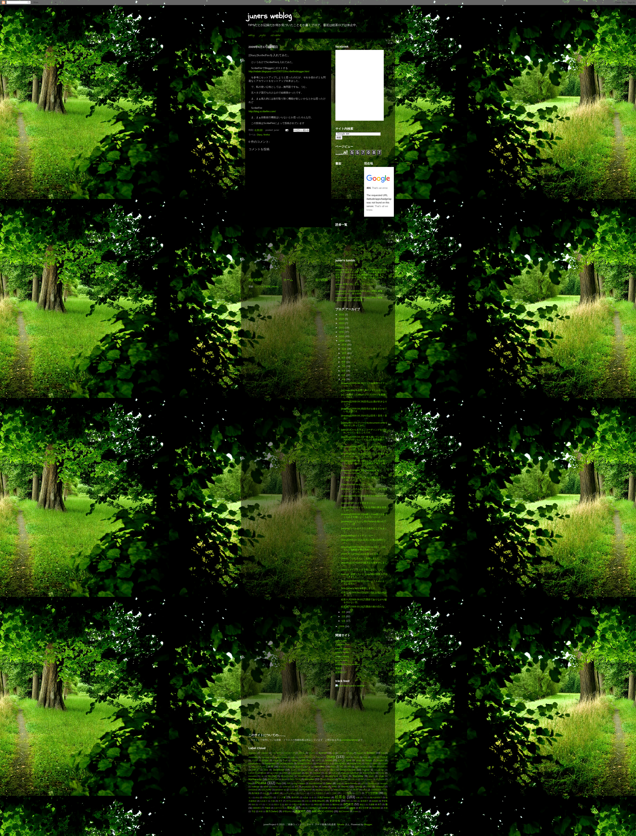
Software (255, 786)
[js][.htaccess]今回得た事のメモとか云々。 (363, 390)
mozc (371, 776)
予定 (253, 811)
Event (285, 760)
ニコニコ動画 (346, 793)
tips (316, 786)
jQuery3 (322, 770)
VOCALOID (266, 790)
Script (338, 783)
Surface (275, 787)
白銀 (303, 808)
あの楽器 (255, 793)
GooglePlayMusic (305, 763)
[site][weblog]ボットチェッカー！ (358, 535)
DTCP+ (255, 760)
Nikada (340, 824)
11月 (344, 349)
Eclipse (265, 760)
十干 (260, 804)
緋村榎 (325, 808)
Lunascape (296, 773)
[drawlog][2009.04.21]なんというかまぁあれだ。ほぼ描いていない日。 (364, 448)
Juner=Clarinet (347, 770)
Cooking (301, 757)
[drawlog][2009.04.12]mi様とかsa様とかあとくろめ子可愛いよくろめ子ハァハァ (364, 515)
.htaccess (252, 753)
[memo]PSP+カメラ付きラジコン (358, 503)
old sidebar (276, 35)
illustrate (299, 767)
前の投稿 (321, 279)
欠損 (273, 801)
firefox (267, 134)
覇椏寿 (291, 807)
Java (266, 770)
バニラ (358, 793)
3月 (344, 612)
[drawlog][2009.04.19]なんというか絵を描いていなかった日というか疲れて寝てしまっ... (364, 463)
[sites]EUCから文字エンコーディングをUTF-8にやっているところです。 (364, 431)
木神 (386, 808)
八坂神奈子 (313, 808)
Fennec (295, 760)
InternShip (319, 766)
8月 (344, 362)
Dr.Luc (356, 757)
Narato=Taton (273, 779)
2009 (342, 341)
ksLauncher (379, 770)
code (293, 757)
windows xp (280, 790)
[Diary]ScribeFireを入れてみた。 (358, 484)
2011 (342, 332)
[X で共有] (301, 130)
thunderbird (306, 787)
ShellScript (372, 783)
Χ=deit (355, 811)
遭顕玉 (362, 804)
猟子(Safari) (272, 811)
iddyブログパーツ (259, 767)
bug (383, 753)
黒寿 (348, 801)
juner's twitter (342, 652)
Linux (284, 773)
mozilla (381, 776)
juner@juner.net (349, 740)
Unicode (358, 786)
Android (322, 753)
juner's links (341, 660)
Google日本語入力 (323, 764)
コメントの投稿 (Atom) (266, 286)
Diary (259, 134)
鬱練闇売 (300, 811)
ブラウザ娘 (371, 792)
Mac (307, 773)
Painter (370, 779)
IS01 (341, 767)
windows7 (294, 790)
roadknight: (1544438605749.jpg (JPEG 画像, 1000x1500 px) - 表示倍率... (359, 299)
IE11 (280, 767)
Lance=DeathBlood (257, 773)
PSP (288, 783)
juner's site (341, 640)
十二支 (268, 804)
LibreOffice (274, 773)
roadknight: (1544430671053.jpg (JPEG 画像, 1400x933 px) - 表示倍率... (359, 292)
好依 (307, 801)
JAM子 (255, 770)
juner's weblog (356, 685)
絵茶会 (340, 797)
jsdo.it (332, 770)
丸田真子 (263, 801)
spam (265, 786)
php (250, 783)
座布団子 (364, 801)
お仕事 (266, 793)
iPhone (333, 767)
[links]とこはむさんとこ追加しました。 (361, 558)
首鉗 (253, 804)
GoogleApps (270, 763)
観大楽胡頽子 (376, 797)
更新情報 (334, 800)
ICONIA (384, 764)
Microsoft (272, 776)
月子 (280, 801)
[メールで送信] (295, 130)
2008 (342, 626)
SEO (363, 783)
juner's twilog (342, 656)
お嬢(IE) (276, 793)
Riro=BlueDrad (315, 783)
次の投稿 (254, 279)
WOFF (356, 790)
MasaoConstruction (350, 773)
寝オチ (308, 804)
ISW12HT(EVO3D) (380, 767)
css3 (310, 757)
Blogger (368, 824)
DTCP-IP (384, 757)
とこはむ (333, 793)
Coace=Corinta (281, 757)
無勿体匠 (376, 808)
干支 (365, 798)
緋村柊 (343, 808)
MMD (345, 776)
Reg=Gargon (299, 783)
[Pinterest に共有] (307, 130)
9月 (344, 357)
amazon (312, 753)
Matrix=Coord (369, 773)
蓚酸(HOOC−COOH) (322, 811)
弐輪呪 (267, 808)
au (333, 753)
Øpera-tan (342, 779)
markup (334, 773)
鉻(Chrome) (344, 811)
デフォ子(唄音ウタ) (318, 793)
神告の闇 (318, 804)
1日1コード (289, 753)
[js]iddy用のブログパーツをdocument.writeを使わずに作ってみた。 (364, 424)
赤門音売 (348, 804)
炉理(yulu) (287, 811)
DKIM (347, 757)
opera (332, 779)
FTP (340, 760)
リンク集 (281, 797)
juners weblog (270, 15)
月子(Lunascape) (293, 801)
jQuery (294, 770)
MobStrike (358, 776)
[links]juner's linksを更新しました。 (359, 588)
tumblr (325, 786)
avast (340, 753)
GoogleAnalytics (255, 764)
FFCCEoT (306, 760)
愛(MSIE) (295, 797)
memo (381, 773)
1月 (344, 621)
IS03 (349, 767)
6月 (344, 371)
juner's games (342, 648)
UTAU (368, 786)
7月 (344, 366)
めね (257, 797)
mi (262, 776)
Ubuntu (344, 786)
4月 (344, 379)
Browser (371, 753)
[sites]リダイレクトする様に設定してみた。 (364, 569)
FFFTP (318, 760)
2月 (344, 616)
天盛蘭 (371, 804)
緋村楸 (352, 808)
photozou (380, 779)
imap (309, 767)
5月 (344, 375)
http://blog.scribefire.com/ (262, 111)
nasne (284, 779)
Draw (365, 757)
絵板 (358, 798)
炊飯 (327, 804)
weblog (251, 35)
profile (262, 35)
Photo (338, 265)
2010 (342, 336)
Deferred (319, 757)
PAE (362, 779)
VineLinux (253, 790)
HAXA (367, 764)
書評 (287, 804)
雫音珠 (385, 801)
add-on (301, 753)
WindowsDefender (323, 790)
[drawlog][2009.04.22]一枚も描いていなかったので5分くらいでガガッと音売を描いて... (364, 439)
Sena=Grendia (351, 783)
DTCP (373, 757)
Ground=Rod (340, 763)
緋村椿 (334, 808)
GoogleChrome (286, 763)
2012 (342, 327)
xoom (364, 790)
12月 (344, 344)
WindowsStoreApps (341, 790)
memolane (252, 776)
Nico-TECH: (295, 779)
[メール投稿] (286, 130)
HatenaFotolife (355, 764)
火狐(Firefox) (324, 797)
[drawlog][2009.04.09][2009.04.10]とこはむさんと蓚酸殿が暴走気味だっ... (363, 548)
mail (326, 773)
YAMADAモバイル (379, 790)
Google (368, 760)
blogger (349, 753)
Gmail (358, 760)
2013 (342, 323)
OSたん (354, 779)
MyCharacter (255, 779)
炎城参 (305, 798)
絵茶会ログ (341, 672)
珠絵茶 (338, 668)
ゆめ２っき (268, 797)
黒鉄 (355, 801)
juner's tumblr (342, 644)
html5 (375, 763)
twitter (334, 786)
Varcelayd (379, 786)
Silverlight (384, 783)
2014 (342, 319)
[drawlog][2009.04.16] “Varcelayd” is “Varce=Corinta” (360, 471)
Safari (329, 783)
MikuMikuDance (331, 776)
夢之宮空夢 (364, 808)
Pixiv (278, 783)
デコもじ (303, 793)
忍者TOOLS (279, 808)
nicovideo (309, 779)
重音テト (277, 804)
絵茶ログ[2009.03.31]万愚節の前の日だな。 (364, 606)
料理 (261, 811)
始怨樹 (375, 801)
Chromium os (266, 757)
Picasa (260, 783)
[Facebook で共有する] (304, 130)
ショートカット (289, 793)
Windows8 (307, 790)
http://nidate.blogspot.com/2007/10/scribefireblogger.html (279, 71)
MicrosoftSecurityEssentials (309, 776)
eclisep (276, 760)
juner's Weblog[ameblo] (347, 664)
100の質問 (276, 753)
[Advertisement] (288, 252)
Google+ (380, 760)
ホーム (288, 279)
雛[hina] (335, 804)
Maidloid (317, 773)
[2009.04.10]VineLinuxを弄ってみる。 (361, 554)
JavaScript (278, 770)
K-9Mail (366, 770)
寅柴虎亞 (257, 808)
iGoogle (289, 767)
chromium (252, 757)
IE (272, 766)
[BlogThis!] (298, 130)
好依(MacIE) (318, 801)
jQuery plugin (307, 770)
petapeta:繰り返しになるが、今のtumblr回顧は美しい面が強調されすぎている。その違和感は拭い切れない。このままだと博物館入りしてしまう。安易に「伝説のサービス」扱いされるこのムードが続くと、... (361, 275)
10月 (344, 353)
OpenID (323, 779)
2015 (342, 314)
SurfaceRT (286, 787)
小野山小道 (297, 804)
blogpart (360, 753)
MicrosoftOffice (287, 776)
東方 (380, 804)
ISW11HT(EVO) (362, 767)
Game (348, 760)
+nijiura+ (264, 753)
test (296, 786)
